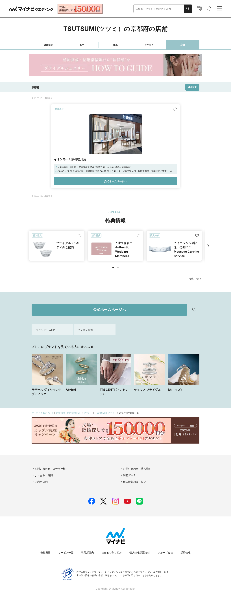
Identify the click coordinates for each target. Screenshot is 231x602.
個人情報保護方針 (139, 552)
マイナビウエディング (43, 412)
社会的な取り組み (111, 552)
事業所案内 (87, 552)
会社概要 (45, 552)
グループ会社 (165, 552)
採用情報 (185, 552)
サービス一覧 (65, 552)
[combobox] (159, 9)
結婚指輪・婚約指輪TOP (68, 412)
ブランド (88, 412)
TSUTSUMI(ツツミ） (105, 412)
